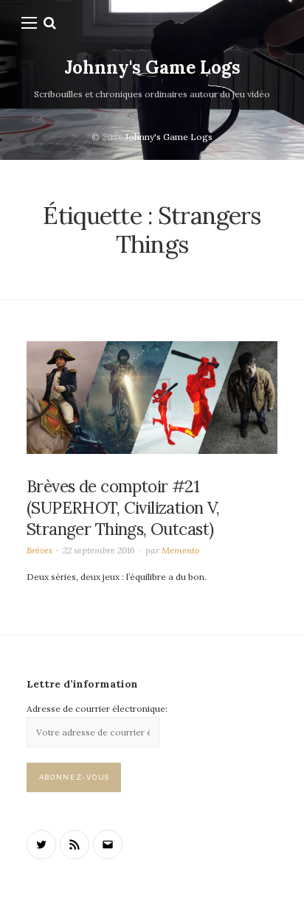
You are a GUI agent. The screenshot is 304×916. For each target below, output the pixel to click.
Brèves (39, 550)
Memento (180, 550)
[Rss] (74, 844)
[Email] (107, 844)
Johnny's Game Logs (152, 67)
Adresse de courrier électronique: (97, 708)
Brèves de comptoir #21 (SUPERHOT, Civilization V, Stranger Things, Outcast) (123, 507)
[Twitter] (41, 844)
